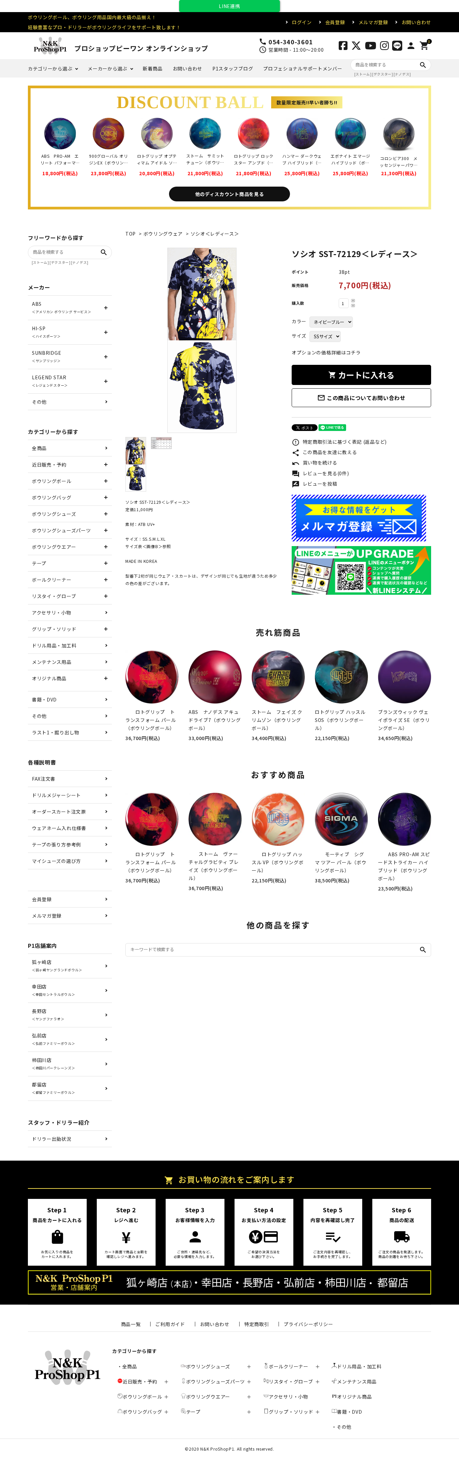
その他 (39, 401)
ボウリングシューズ (54, 513)
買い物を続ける (314, 463)
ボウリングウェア (163, 233)
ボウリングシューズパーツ (61, 530)
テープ (39, 563)
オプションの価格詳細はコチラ (326, 352)
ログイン (302, 22)
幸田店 (53, 990)
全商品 (39, 448)
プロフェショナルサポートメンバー (302, 68)
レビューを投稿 (314, 484)
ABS (61, 307)
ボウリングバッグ (52, 497)
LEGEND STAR (50, 381)
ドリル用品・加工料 (54, 645)
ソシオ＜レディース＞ (215, 233)
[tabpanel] (201, 340)
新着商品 (153, 68)
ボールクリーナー (52, 579)
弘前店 (53, 1039)
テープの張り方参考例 (56, 844)
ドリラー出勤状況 (52, 1138)
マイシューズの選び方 (56, 861)
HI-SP (46, 332)
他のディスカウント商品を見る (229, 194)
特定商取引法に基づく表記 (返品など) (339, 442)
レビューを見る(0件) (320, 474)
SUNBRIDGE (46, 356)
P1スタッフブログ (232, 68)
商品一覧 (131, 1324)
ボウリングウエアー (54, 546)
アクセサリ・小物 (51, 612)
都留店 (53, 1088)
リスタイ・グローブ (54, 596)
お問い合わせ (416, 22)
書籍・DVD (44, 699)
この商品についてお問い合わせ (361, 398)
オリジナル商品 (49, 678)
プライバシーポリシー (308, 1324)
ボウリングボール (52, 481)
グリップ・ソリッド (54, 629)
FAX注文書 (43, 778)
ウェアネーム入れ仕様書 (59, 828)
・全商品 (127, 1366)
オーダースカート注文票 (59, 811)
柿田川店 (53, 1063)
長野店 (48, 1014)
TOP (130, 233)
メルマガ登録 (373, 22)
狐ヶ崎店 (57, 965)
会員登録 (335, 22)
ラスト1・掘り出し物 (55, 732)
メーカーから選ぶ (107, 68)
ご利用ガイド (170, 1324)
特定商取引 (256, 1324)
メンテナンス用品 (52, 662)
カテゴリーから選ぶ (50, 68)
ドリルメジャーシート (56, 795)
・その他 (341, 1426)
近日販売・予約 (49, 464)
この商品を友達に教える (324, 453)
